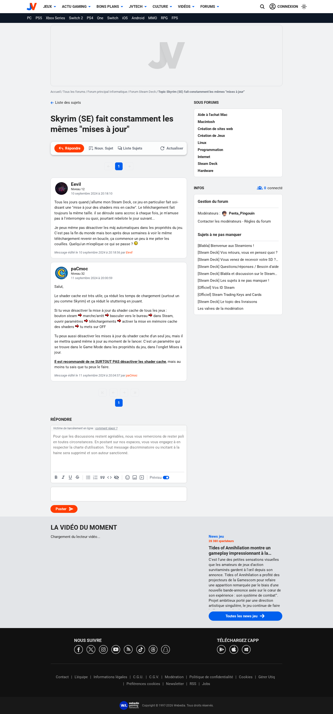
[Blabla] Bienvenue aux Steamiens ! (226, 246)
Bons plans (108, 6)
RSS (193, 684)
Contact (62, 677)
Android (138, 18)
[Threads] (153, 649)
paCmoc (79, 269)
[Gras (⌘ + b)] (56, 477)
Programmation (210, 150)
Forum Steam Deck (142, 92)
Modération (174, 677)
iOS (125, 18)
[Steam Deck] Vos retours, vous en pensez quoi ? (237, 252)
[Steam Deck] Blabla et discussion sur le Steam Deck (236, 274)
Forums (207, 6)
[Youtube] (115, 649)
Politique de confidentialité (211, 677)
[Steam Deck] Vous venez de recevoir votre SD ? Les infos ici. (237, 259)
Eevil (76, 184)
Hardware (205, 171)
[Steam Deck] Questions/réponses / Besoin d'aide (238, 266)
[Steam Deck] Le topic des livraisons (227, 302)
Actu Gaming (74, 6)
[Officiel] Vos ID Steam (216, 287)
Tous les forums (74, 92)
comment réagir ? (106, 428)
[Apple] (233, 649)
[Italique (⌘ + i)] (63, 477)
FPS (175, 18)
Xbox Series (55, 18)
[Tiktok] (140, 649)
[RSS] (128, 649)
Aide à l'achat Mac (212, 115)
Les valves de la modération (220, 308)
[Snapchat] (165, 649)
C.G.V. (154, 677)
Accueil (55, 92)
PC (29, 18)
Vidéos (184, 6)
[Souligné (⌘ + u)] (70, 477)
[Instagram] (103, 649)
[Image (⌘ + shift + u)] (134, 477)
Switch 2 (76, 18)
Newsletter (175, 684)
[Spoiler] (116, 477)
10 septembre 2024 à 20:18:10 (91, 193)
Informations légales (110, 677)
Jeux (47, 6)
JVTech (136, 6)
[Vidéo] (142, 477)
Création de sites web (215, 129)
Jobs (206, 684)
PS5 (39, 18)
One (100, 18)
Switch (112, 18)
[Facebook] (78, 649)
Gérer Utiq (266, 677)
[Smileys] (127, 477)
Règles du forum (257, 221)
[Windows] (246, 649)
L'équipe (81, 677)
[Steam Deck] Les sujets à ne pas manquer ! (233, 280)
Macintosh (206, 122)
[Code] (109, 477)
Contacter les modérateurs (219, 221)
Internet (204, 157)
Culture (160, 6)
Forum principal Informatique (107, 92)
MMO (152, 18)
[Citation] (102, 477)
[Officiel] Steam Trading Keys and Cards (230, 294)
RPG (164, 18)
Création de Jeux (211, 135)
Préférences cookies (143, 684)
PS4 (90, 18)
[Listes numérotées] (95, 477)
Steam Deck (207, 163)
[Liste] (88, 477)
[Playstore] (221, 649)
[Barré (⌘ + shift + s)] (77, 477)
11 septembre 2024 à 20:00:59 (91, 278)
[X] (91, 649)
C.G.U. (138, 677)
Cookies (246, 677)
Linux (202, 143)
